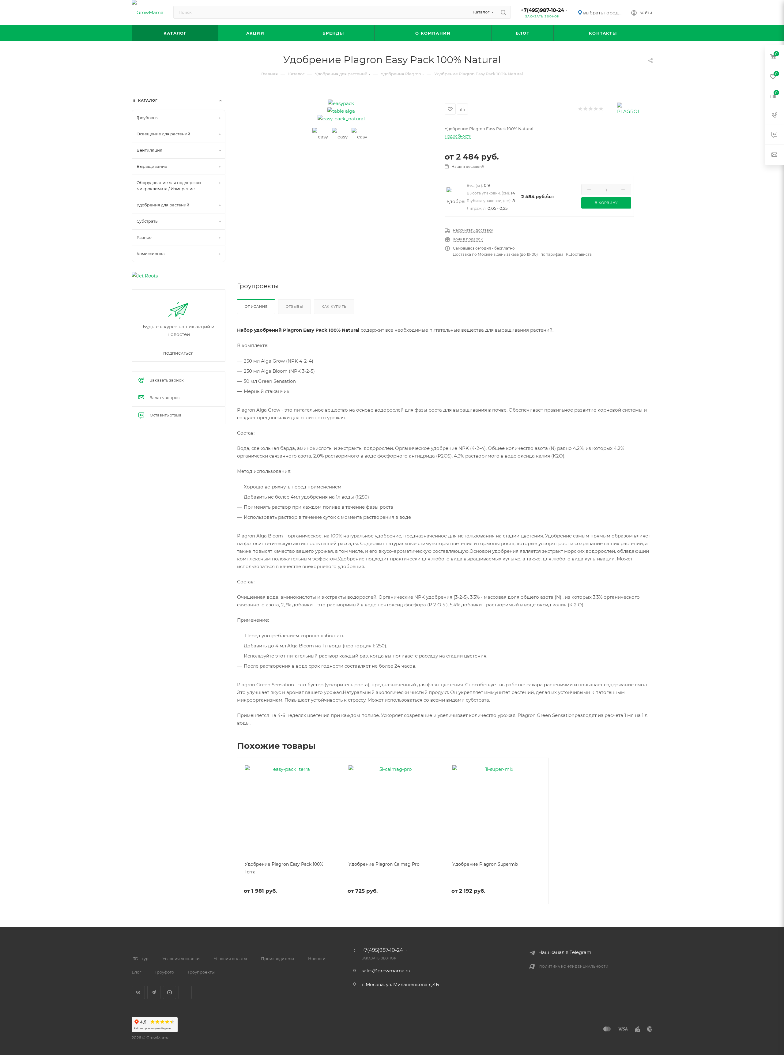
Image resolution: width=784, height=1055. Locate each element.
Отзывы (294, 306)
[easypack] (341, 103)
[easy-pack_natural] (341, 118)
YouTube (169, 992)
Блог (136, 972)
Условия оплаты (230, 958)
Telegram (153, 992)
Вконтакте (138, 992)
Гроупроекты (201, 972)
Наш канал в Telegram (564, 952)
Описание (256, 306)
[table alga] (341, 111)
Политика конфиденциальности (574, 967)
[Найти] (503, 12)
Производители (277, 958)
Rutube (185, 992)
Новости (317, 958)
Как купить (334, 306)
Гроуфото (164, 972)
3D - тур (141, 958)
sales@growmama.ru (386, 971)
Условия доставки (181, 958)
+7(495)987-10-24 (542, 10)
